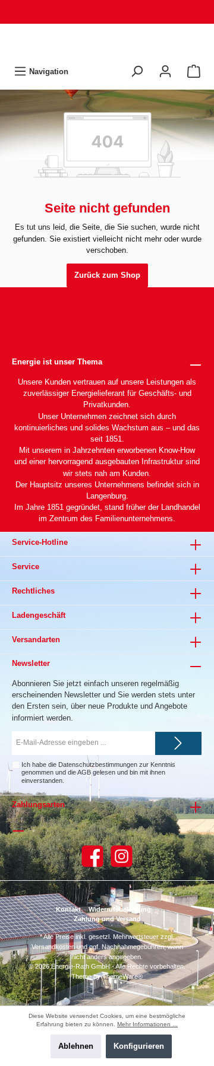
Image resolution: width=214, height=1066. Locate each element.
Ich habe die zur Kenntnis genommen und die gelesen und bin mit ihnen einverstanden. (98, 772)
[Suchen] (136, 71)
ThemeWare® (122, 976)
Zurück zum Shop (107, 275)
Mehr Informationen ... (147, 1024)
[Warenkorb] (194, 71)
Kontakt (68, 909)
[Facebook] (92, 856)
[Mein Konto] (165, 71)
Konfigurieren (139, 1046)
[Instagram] (121, 856)
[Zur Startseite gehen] (107, 41)
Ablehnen (75, 1046)
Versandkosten (53, 946)
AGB (84, 772)
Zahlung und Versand (107, 918)
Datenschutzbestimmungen (97, 764)
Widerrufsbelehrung (120, 909)
